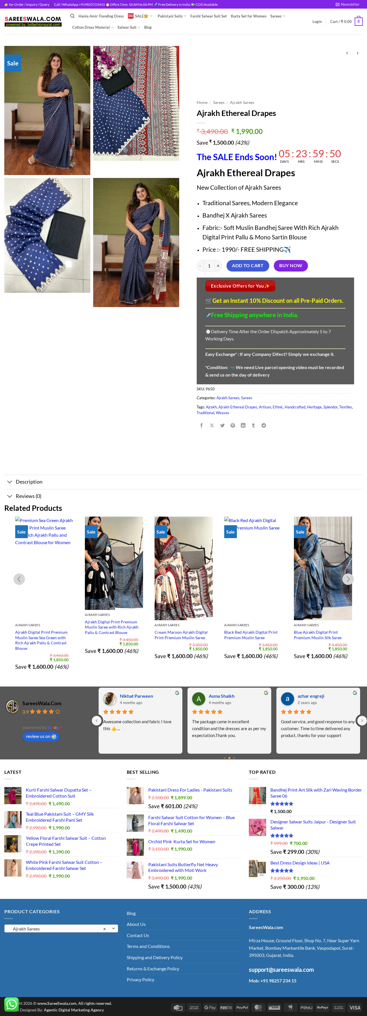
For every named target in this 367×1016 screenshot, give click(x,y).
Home (202, 102)
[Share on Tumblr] (253, 426)
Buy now (290, 265)
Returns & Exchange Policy (153, 968)
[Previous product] (357, 53)
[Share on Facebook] (201, 426)
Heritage (314, 407)
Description (29, 482)
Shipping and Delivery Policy (155, 957)
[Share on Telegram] (264, 426)
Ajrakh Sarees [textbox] (58, 928)
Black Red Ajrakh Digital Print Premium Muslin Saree (181, 635)
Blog (148, 27)
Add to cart (247, 265)
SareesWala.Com (41, 703)
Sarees (276, 16)
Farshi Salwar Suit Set (208, 16)
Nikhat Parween (136, 696)
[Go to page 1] (229, 758)
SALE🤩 (141, 16)
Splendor (330, 407)
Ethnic (278, 407)
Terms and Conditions (148, 946)
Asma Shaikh (222, 696)
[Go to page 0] (225, 758)
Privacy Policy (140, 979)
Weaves (222, 412)
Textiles (345, 407)
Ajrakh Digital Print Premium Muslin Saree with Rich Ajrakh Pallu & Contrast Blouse (42, 627)
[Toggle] (9, 482)
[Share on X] (212, 426)
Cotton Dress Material (91, 27)
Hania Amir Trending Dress (101, 16)
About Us (136, 924)
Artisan (265, 407)
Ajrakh (211, 407)
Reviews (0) (28, 496)
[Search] (72, 16)
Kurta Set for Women (248, 16)
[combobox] (61, 928)
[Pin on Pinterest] (232, 426)
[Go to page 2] (234, 758)
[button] (348, 4)
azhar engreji (311, 696)
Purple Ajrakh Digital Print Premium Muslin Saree (318, 624)
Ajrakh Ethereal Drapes (237, 407)
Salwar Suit (127, 27)
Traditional (205, 412)
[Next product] (347, 53)
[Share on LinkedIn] (243, 426)
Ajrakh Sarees (242, 102)
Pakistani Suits (170, 16)
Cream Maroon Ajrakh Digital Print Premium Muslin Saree (111, 635)
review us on (38, 736)
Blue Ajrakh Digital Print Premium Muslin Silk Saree (248, 635)
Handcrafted (295, 407)
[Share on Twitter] (222, 426)
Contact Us (138, 935)
